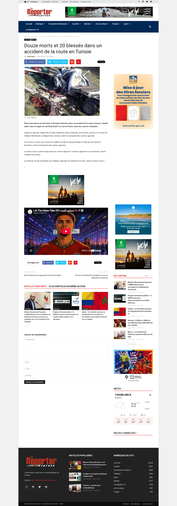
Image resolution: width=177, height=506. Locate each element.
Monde (87, 24)
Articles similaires (35, 286)
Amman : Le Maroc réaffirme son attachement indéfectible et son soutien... (140, 322)
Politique (39, 24)
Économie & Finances (58, 24)
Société (75, 24)
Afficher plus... (132, 344)
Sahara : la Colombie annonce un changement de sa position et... (139, 311)
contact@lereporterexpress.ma (43, 480)
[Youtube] (151, 1)
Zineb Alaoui (31, 56)
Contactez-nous (86, 2)
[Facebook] (139, 1)
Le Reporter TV (32, 29)
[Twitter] (147, 1)
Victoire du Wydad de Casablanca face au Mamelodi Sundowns (91, 276)
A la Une (27, 39)
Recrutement (74, 2)
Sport (126, 24)
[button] (150, 27)
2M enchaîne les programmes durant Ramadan (42, 275)
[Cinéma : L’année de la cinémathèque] (75, 488)
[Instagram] (143, 1)
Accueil (29, 24)
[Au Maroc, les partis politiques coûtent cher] (75, 477)
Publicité (65, 2)
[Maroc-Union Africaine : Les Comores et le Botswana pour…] (75, 465)
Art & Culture (101, 24)
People (115, 24)
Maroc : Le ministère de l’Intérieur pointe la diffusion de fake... (140, 334)
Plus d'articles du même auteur (67, 286)
